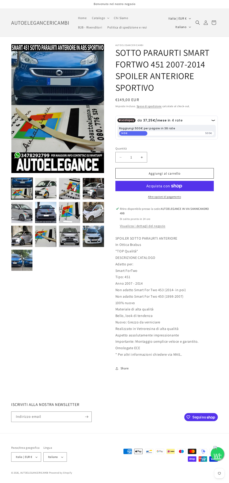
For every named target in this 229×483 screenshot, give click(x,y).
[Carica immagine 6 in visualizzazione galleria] (45, 212)
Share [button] (125, 368)
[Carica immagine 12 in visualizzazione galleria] (93, 236)
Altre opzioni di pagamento (164, 196)
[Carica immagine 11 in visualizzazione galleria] (69, 236)
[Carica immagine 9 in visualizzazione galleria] (22, 236)
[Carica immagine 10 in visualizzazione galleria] (45, 236)
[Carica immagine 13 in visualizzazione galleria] (22, 260)
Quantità (121, 148)
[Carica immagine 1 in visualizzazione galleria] (22, 188)
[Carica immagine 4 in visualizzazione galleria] (93, 188)
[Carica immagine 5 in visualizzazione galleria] (22, 212)
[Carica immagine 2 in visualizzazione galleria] (45, 188)
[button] (100, 18)
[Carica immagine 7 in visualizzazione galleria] (69, 212)
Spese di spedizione (149, 106)
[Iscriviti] (86, 417)
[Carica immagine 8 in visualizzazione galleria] (93, 212)
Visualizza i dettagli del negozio (142, 226)
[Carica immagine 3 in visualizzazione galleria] (69, 188)
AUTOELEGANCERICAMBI (34, 472)
